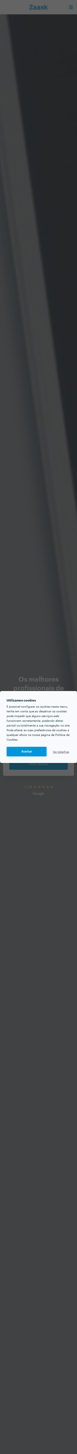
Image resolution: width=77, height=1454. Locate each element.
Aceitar (26, 751)
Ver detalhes (61, 752)
